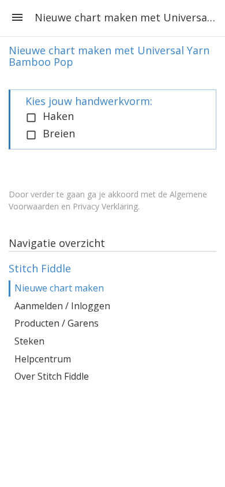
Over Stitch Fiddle (51, 376)
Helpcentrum (42, 359)
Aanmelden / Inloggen (62, 305)
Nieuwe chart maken (59, 288)
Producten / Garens (56, 323)
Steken (29, 341)
